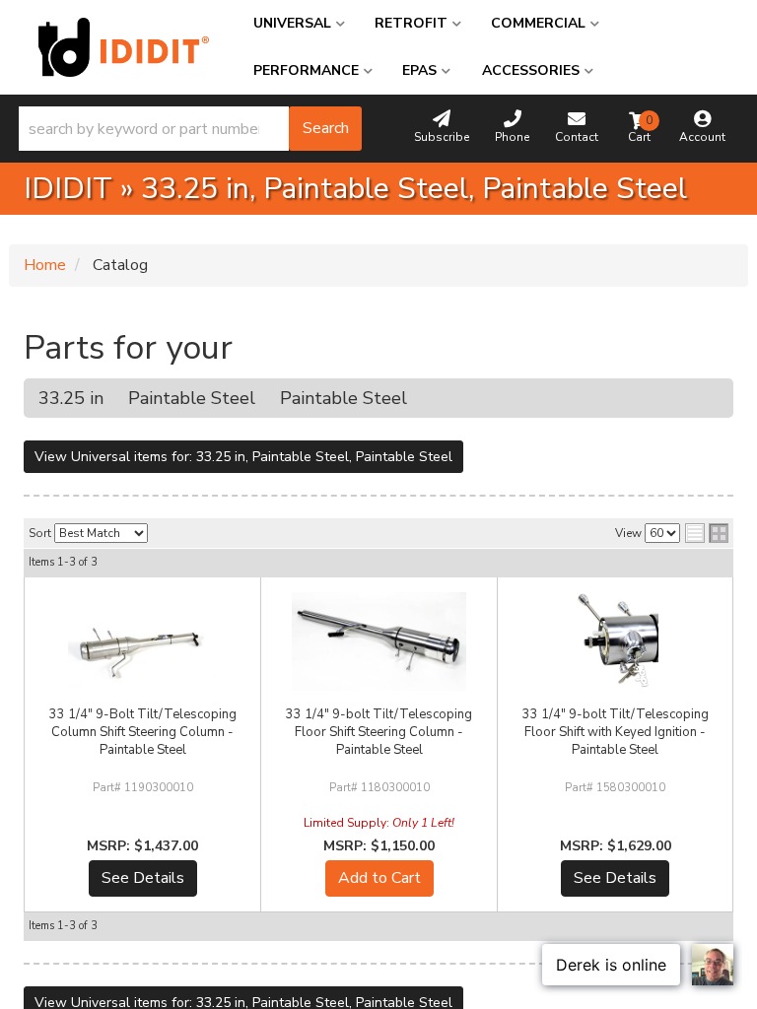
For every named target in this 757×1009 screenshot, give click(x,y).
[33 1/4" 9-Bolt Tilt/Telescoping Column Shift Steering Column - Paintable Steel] (142, 641)
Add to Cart (379, 878)
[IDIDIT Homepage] (124, 47)
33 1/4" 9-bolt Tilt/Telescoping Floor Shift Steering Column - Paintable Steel (379, 732)
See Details (143, 878)
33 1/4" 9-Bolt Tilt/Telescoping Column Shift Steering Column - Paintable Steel (143, 732)
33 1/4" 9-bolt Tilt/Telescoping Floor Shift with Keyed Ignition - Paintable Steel (615, 732)
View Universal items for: (243, 456)
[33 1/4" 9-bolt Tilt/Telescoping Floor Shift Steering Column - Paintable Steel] (379, 641)
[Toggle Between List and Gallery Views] (706, 533)
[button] (190, 128)
